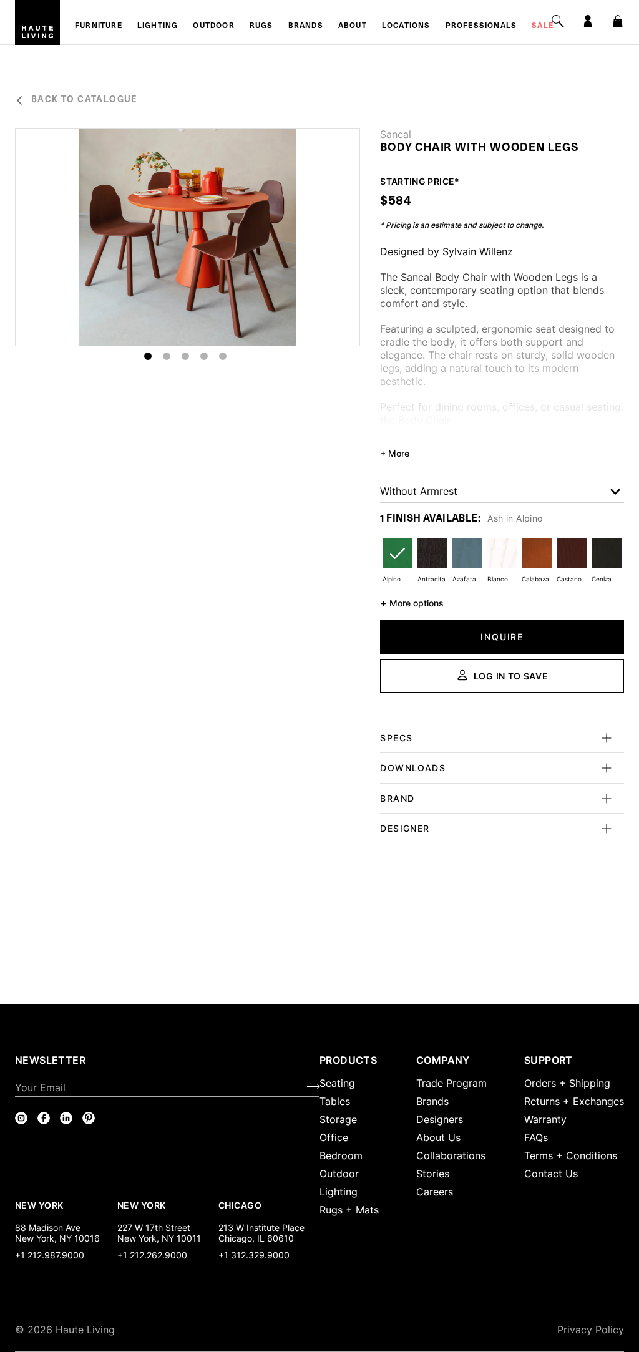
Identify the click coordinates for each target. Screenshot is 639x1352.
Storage (338, 1119)
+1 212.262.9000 (152, 1255)
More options (412, 602)
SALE (543, 26)
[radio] (397, 561)
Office (334, 1137)
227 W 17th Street (153, 1227)
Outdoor (213, 26)
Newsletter (50, 1060)
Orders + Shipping (567, 1083)
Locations (406, 26)
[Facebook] (43, 1118)
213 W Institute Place (261, 1227)
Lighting (157, 26)
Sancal (395, 134)
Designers (439, 1119)
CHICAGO (239, 1205)
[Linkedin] (66, 1118)
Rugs (261, 26)
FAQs (536, 1137)
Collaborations (450, 1155)
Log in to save (511, 676)
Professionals (481, 26)
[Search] (558, 21)
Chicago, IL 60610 (256, 1238)
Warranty (545, 1119)
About (352, 26)
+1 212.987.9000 (49, 1255)
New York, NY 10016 (57, 1238)
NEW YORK (40, 1205)
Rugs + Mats (349, 1210)
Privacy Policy (590, 1329)
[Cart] (618, 21)
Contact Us (551, 1173)
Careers (434, 1191)
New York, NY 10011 (159, 1238)
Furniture (98, 26)
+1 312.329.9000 (254, 1255)
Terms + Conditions (570, 1155)
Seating (337, 1083)
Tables (335, 1101)
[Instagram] (21, 1118)
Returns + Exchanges (574, 1101)
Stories (432, 1173)
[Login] (588, 21)
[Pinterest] (88, 1118)
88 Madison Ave (47, 1227)
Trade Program (451, 1083)
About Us (438, 1137)
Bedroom (341, 1155)
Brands (305, 26)
